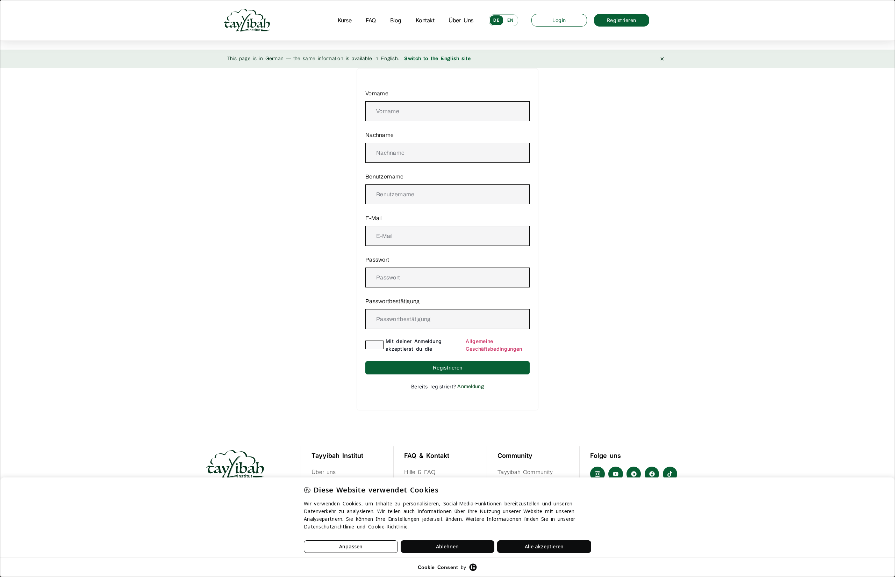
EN (510, 20)
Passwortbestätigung (392, 301)
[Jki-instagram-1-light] (597, 474)
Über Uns (461, 20)
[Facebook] (652, 474)
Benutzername (384, 177)
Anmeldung (470, 386)
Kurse (345, 20)
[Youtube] (615, 474)
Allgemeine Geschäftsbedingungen (494, 345)
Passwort (377, 260)
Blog (395, 20)
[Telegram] (633, 474)
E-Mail (373, 218)
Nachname (379, 135)
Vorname (376, 93)
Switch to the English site (437, 58)
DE (496, 20)
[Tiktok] (670, 474)
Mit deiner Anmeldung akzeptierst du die (454, 345)
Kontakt (425, 20)
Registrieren (448, 368)
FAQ (371, 20)
